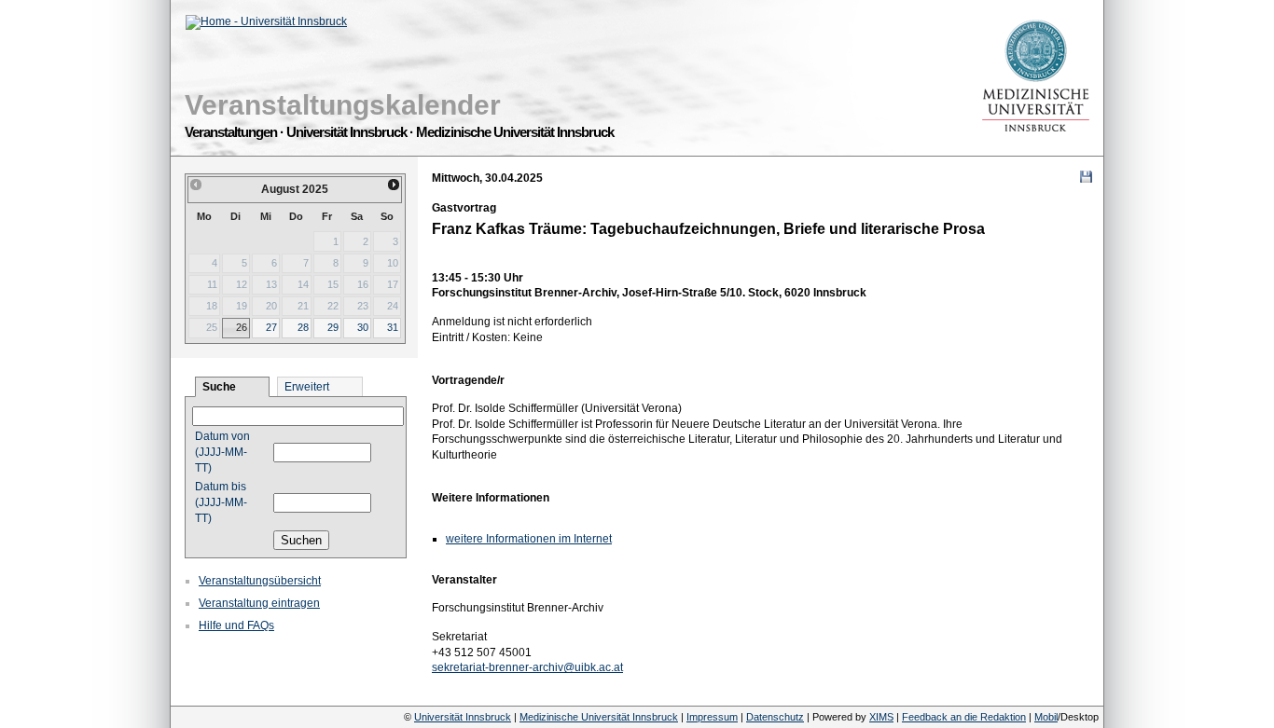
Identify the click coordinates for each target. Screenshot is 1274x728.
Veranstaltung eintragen (259, 603)
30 (362, 327)
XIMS (881, 716)
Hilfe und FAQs (236, 625)
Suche (219, 386)
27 (271, 327)
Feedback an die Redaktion (964, 716)
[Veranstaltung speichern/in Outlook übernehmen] (1086, 177)
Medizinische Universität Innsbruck (598, 716)
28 (303, 327)
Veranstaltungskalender (343, 104)
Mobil (1046, 716)
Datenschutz (775, 716)
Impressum (712, 716)
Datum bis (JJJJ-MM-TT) (221, 502)
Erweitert (306, 386)
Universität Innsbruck (462, 716)
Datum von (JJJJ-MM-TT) (222, 452)
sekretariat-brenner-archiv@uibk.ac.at (527, 667)
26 (241, 327)
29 (333, 327)
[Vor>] (394, 184)
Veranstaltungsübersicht (260, 580)
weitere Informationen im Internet (529, 538)
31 (392, 327)
